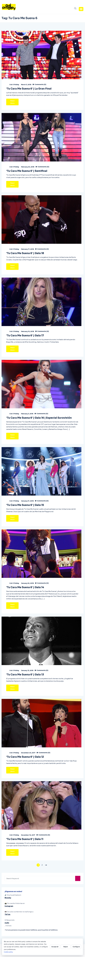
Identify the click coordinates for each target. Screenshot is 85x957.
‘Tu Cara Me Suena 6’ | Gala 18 (25, 253)
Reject (65, 947)
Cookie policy (8, 952)
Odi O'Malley (14, 84)
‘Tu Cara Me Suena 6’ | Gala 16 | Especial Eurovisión (39, 417)
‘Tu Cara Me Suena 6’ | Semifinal (26, 171)
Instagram (9, 906)
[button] (81, 9)
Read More (12, 102)
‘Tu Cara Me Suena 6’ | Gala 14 (25, 587)
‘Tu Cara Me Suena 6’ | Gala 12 (25, 756)
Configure (76, 947)
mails (7, 923)
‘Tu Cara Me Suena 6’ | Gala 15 (25, 505)
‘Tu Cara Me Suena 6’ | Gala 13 (25, 674)
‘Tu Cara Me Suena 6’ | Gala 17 (25, 335)
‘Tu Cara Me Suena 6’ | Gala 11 (24, 839)
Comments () (40, 84)
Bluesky (8, 898)
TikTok (7, 914)
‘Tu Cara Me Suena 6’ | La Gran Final (29, 88)
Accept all (54, 947)
